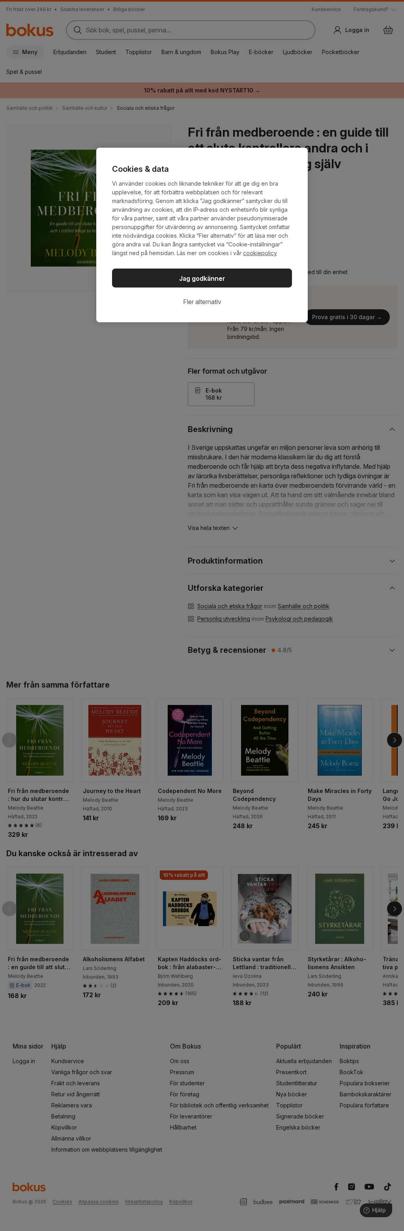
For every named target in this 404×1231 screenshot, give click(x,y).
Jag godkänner (202, 278)
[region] (202, 235)
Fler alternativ (202, 302)
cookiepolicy (260, 253)
